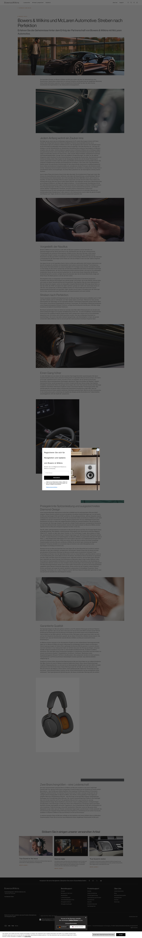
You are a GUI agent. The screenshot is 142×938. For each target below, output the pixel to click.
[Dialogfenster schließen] (85, 917)
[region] (71, 934)
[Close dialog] (98, 449)
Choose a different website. (71, 923)
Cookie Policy (27, 936)
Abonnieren (56, 477)
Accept (121, 934)
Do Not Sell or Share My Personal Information (103, 934)
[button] (77, 926)
